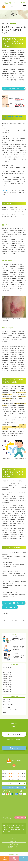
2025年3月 (6, 685)
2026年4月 (6, 670)
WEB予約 (14, 859)
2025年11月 (6, 678)
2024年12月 (6, 687)
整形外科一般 (6, 699)
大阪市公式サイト (6, 190)
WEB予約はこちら (14, 844)
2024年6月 (6, 689)
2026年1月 (6, 674)
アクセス (23, 859)
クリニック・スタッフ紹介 (10, 710)
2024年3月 (6, 691)
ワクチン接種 (6, 707)
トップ (14, 838)
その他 (5, 712)
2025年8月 (6, 682)
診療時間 (4, 859)
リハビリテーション (8, 704)
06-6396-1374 (15, 734)
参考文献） (5, 613)
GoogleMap (20, 817)
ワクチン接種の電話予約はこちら (14, 89)
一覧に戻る (14, 620)
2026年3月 (6, 672)
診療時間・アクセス (14, 847)
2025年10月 (6, 680)
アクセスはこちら (10, 607)
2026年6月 (6, 668)
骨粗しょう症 (6, 702)
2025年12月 (6, 676)
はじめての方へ (14, 841)
